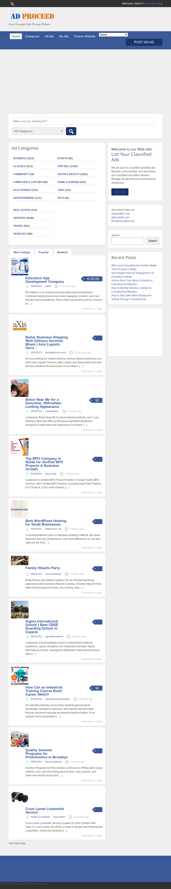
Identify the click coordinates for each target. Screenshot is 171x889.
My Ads (64, 36)
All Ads (49, 36)
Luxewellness (52, 411)
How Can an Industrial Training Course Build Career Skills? (43, 690)
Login (157, 3)
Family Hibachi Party (42, 568)
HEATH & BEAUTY (69, 174)
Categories (32, 36)
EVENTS (63, 158)
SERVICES (36, 286)
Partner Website (85, 36)
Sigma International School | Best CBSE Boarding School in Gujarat (41, 626)
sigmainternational (54, 636)
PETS (61, 198)
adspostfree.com (120, 213)
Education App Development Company (44, 280)
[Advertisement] (85, 82)
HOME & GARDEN (68, 182)
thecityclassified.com (123, 221)
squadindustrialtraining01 (57, 699)
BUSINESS (36, 473)
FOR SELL (64, 166)
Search (115, 235)
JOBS (61, 190)
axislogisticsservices (55, 352)
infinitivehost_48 (53, 529)
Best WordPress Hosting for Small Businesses (45, 522)
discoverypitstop (53, 761)
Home (16, 36)
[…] (30, 303)
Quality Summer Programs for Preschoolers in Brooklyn (46, 753)
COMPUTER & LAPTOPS (28, 182)
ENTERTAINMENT (24, 198)
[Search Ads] (71, 131)
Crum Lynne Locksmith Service (44, 810)
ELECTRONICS (22, 190)
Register (147, 3)
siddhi (48, 286)
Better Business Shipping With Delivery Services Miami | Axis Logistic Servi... (46, 342)
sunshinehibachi (53, 574)
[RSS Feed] (12, 3)
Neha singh (51, 473)
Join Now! (119, 191)
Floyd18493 (59, 817)
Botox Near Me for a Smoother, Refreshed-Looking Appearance (43, 403)
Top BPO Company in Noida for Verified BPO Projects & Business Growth (44, 464)
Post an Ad (144, 42)
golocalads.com (120, 217)
